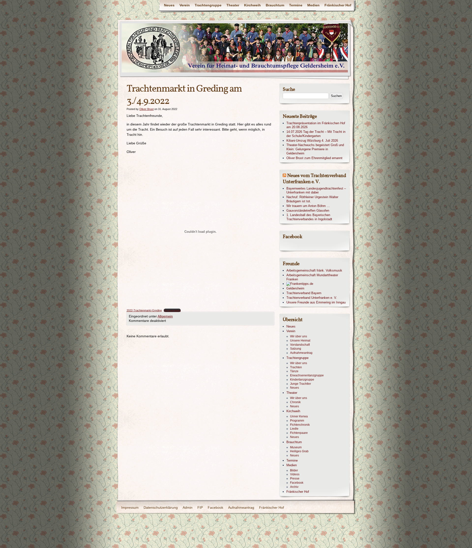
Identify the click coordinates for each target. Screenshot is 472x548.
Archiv (294, 487)
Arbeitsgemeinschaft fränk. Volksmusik (314, 270)
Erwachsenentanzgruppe (307, 375)
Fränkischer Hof (337, 5)
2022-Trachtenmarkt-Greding (144, 310)
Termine (295, 5)
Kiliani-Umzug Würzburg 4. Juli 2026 (312, 140)
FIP (200, 507)
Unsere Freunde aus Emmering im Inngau (316, 302)
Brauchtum (275, 5)
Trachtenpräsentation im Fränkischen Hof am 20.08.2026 (315, 125)
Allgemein (165, 316)
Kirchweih (252, 5)
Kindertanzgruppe (302, 379)
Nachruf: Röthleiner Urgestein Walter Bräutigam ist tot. (312, 199)
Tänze (294, 371)
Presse (294, 478)
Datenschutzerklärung (161, 507)
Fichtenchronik (300, 424)
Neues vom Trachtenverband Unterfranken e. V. (314, 178)
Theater (232, 5)
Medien (313, 5)
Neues (169, 5)
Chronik (295, 402)
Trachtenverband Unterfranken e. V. (311, 298)
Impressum (130, 507)
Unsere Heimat (300, 340)
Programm (297, 420)
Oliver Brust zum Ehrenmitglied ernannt (314, 158)
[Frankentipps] (316, 284)
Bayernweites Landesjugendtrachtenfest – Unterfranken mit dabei (316, 190)
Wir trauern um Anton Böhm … (308, 206)
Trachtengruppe (208, 5)
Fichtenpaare (299, 433)
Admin (187, 507)
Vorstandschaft (300, 344)
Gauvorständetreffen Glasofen (307, 210)
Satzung (295, 348)
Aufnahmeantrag (301, 353)
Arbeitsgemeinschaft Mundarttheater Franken (312, 277)
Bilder (294, 470)
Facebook (296, 482)
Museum (296, 447)
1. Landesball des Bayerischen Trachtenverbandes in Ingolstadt (309, 217)
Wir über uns (298, 336)
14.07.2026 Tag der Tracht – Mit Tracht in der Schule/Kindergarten (315, 134)
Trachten (296, 367)
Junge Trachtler (300, 383)
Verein (184, 5)
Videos (294, 474)
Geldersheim (295, 288)
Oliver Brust (146, 109)
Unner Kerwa (299, 416)
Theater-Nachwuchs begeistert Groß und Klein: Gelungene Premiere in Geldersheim (315, 149)
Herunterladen (172, 310)
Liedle (294, 428)
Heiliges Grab (299, 451)
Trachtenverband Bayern (303, 293)
